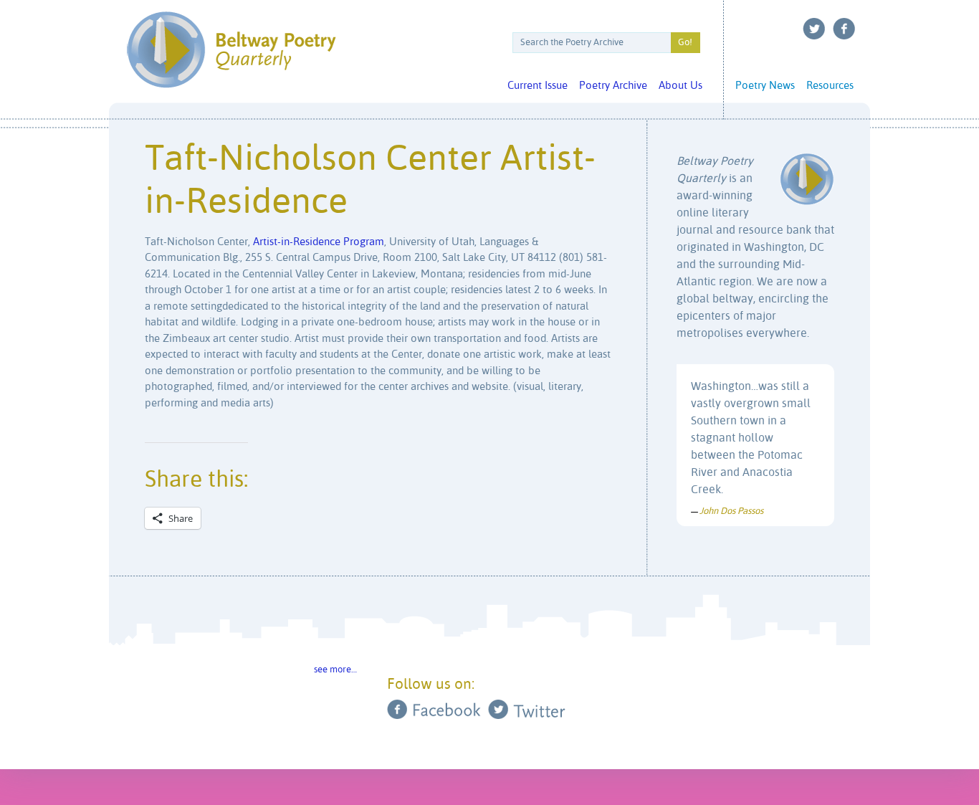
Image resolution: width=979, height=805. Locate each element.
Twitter (814, 28)
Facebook (844, 28)
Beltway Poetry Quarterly (231, 49)
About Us (680, 85)
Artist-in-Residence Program (318, 242)
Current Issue (537, 85)
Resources (830, 85)
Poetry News (765, 85)
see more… (335, 670)
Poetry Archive (613, 85)
